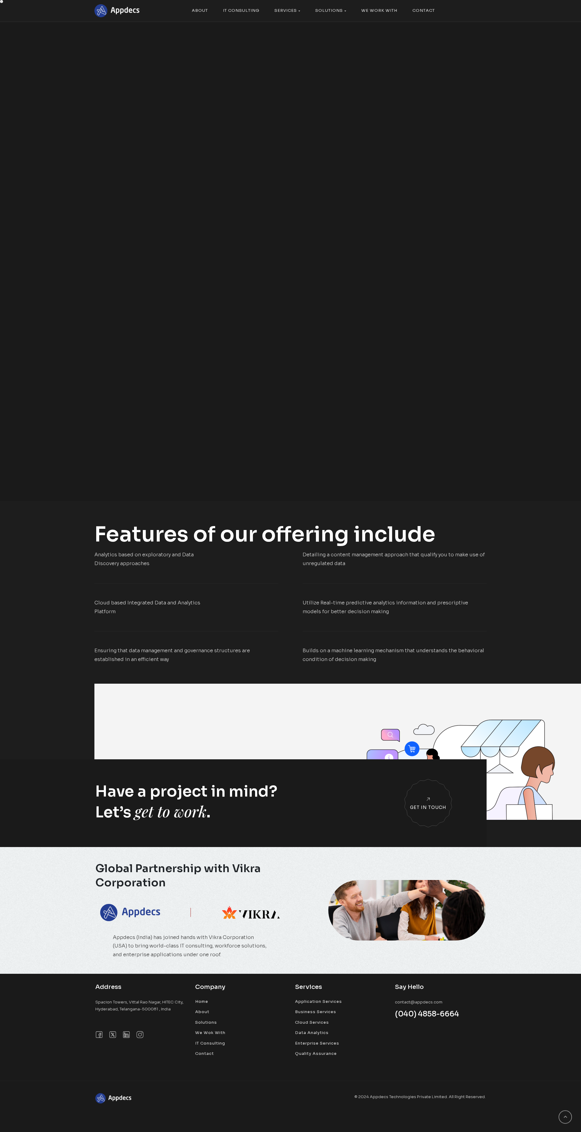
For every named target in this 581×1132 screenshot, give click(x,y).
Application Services (318, 1001)
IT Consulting (210, 1043)
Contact (204, 1053)
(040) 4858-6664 (427, 1014)
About (202, 1011)
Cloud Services (312, 1022)
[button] (200, 10)
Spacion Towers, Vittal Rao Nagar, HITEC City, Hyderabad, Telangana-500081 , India (139, 1005)
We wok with (210, 1032)
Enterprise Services (317, 1043)
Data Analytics (312, 1032)
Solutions (206, 1022)
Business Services (315, 1011)
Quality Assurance (316, 1053)
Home (201, 1001)
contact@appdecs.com (418, 1002)
